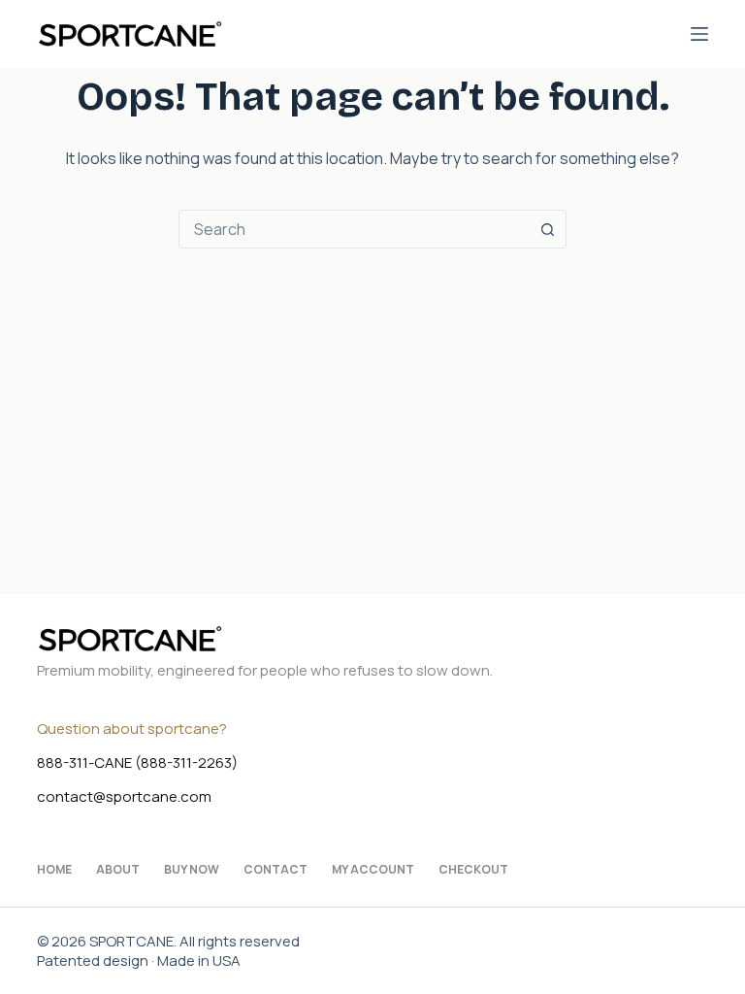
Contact (275, 870)
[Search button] (547, 229)
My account (373, 870)
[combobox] (354, 229)
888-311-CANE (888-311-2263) (137, 762)
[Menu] (699, 34)
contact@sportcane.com (124, 796)
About (118, 870)
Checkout (473, 870)
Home (54, 870)
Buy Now (191, 870)
